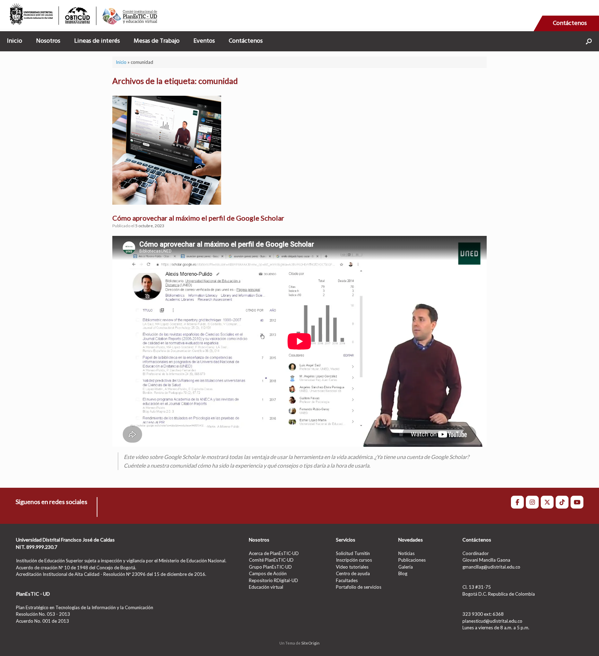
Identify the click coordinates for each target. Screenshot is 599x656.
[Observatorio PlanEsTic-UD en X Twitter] (547, 502)
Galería (405, 567)
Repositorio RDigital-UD (273, 580)
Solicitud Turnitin (353, 553)
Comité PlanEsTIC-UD (271, 560)
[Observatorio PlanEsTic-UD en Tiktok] (562, 502)
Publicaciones (412, 560)
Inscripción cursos (354, 560)
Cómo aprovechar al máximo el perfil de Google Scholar (198, 218)
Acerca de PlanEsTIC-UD (274, 553)
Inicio (14, 41)
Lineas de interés (97, 41)
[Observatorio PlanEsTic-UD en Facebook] (517, 502)
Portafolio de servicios (358, 587)
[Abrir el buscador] (589, 41)
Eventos (204, 41)
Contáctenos (570, 23)
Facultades (347, 580)
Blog (402, 573)
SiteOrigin (310, 643)
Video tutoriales (352, 567)
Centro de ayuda (353, 573)
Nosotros (48, 41)
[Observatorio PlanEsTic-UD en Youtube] (577, 502)
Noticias (406, 553)
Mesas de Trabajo (157, 41)
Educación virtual (266, 587)
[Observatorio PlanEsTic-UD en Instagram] (532, 502)
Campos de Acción (268, 573)
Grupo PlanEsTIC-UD (270, 567)
